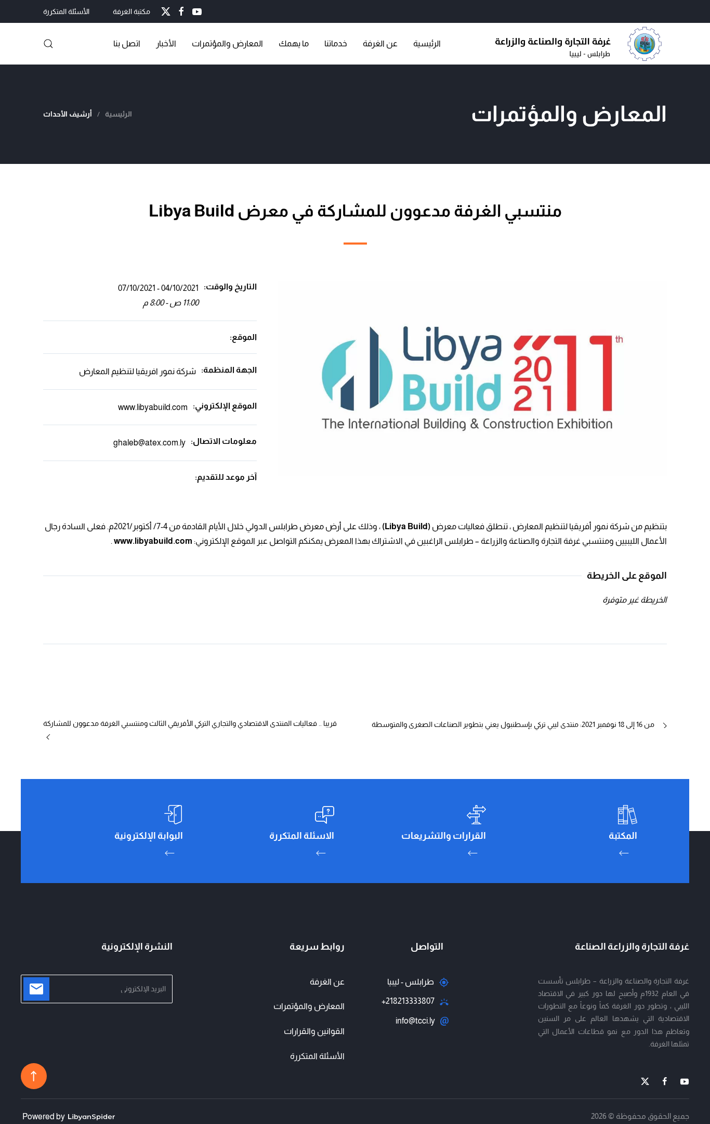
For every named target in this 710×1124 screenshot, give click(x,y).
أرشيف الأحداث (67, 114)
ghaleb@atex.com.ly (149, 442)
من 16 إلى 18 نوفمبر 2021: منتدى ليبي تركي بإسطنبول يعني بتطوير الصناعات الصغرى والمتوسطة (513, 724)
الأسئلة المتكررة (66, 11)
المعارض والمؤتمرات (309, 1006)
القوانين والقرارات (314, 1031)
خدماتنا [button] (335, 43)
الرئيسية (427, 43)
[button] (48, 44)
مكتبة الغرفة (131, 11)
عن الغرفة (380, 43)
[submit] (36, 989)
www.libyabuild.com (153, 407)
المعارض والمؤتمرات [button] (227, 43)
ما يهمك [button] (294, 43)
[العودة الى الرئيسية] (581, 44)
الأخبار (166, 43)
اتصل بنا (126, 43)
